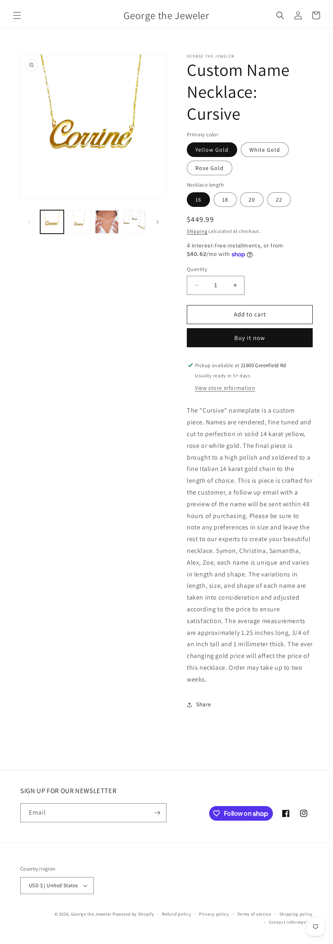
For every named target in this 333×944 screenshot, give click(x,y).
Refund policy (176, 914)
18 (225, 199)
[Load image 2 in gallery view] (79, 222)
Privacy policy (214, 914)
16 (198, 199)
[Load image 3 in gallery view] (107, 222)
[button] (17, 15)
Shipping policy (296, 914)
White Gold (264, 149)
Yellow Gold (212, 149)
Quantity (197, 269)
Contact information (291, 922)
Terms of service (254, 914)
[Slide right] (157, 222)
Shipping (197, 231)
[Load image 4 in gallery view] (134, 222)
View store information (225, 387)
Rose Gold (209, 168)
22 (279, 199)
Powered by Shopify (133, 914)
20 (252, 199)
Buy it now (249, 338)
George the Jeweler (91, 914)
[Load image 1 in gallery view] (52, 222)
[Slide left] (29, 222)
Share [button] (203, 704)
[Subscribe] (157, 812)
